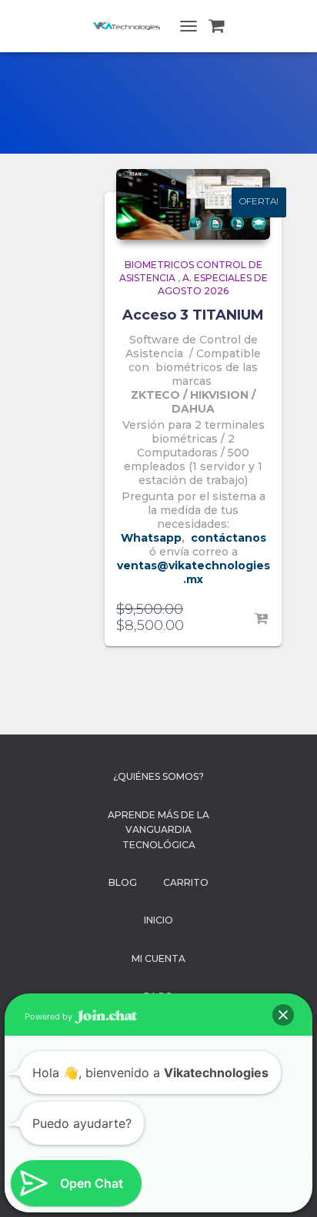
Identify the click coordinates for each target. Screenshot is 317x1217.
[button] (283, 1015)
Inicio (158, 920)
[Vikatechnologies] (132, 26)
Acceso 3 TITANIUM (193, 315)
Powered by (50, 1016)
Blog (122, 882)
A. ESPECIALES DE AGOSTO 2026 (213, 284)
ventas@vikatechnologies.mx (193, 572)
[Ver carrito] (216, 26)
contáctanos (228, 538)
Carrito (186, 882)
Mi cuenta (158, 958)
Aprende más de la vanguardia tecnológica (158, 830)
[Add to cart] (262, 619)
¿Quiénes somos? (158, 776)
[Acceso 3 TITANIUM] (193, 204)
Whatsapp (151, 538)
